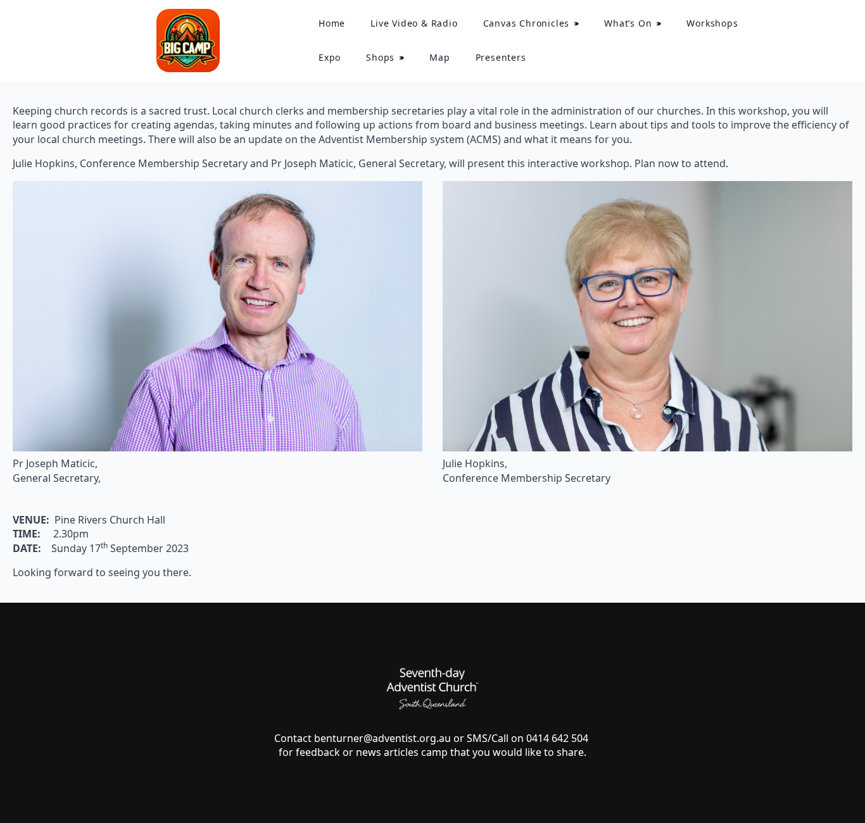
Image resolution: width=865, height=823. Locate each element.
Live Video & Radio (413, 23)
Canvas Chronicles (526, 23)
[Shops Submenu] (406, 58)
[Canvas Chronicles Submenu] (580, 23)
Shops (380, 57)
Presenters (501, 57)
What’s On (628, 23)
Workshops (712, 23)
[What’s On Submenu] (663, 23)
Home (332, 23)
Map (439, 57)
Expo (330, 57)
